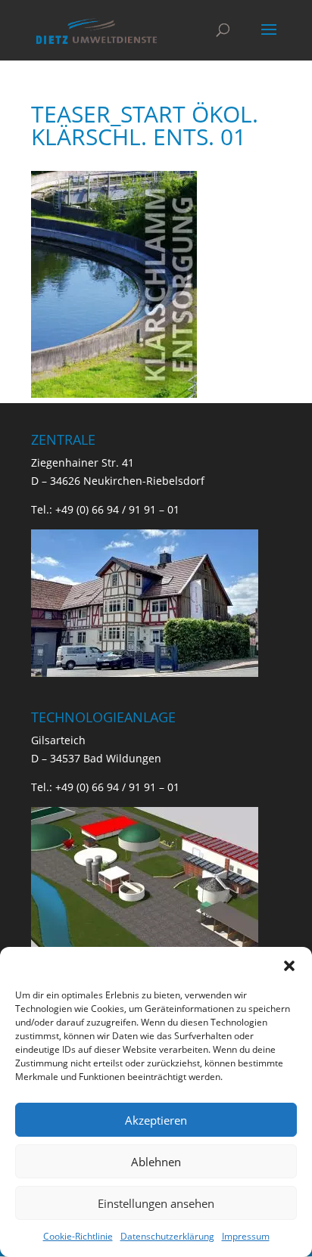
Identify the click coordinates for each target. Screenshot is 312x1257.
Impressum (246, 1236)
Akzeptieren (156, 1120)
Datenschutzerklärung (167, 1236)
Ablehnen (156, 1161)
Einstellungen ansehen (156, 1203)
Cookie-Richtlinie (78, 1236)
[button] (289, 965)
